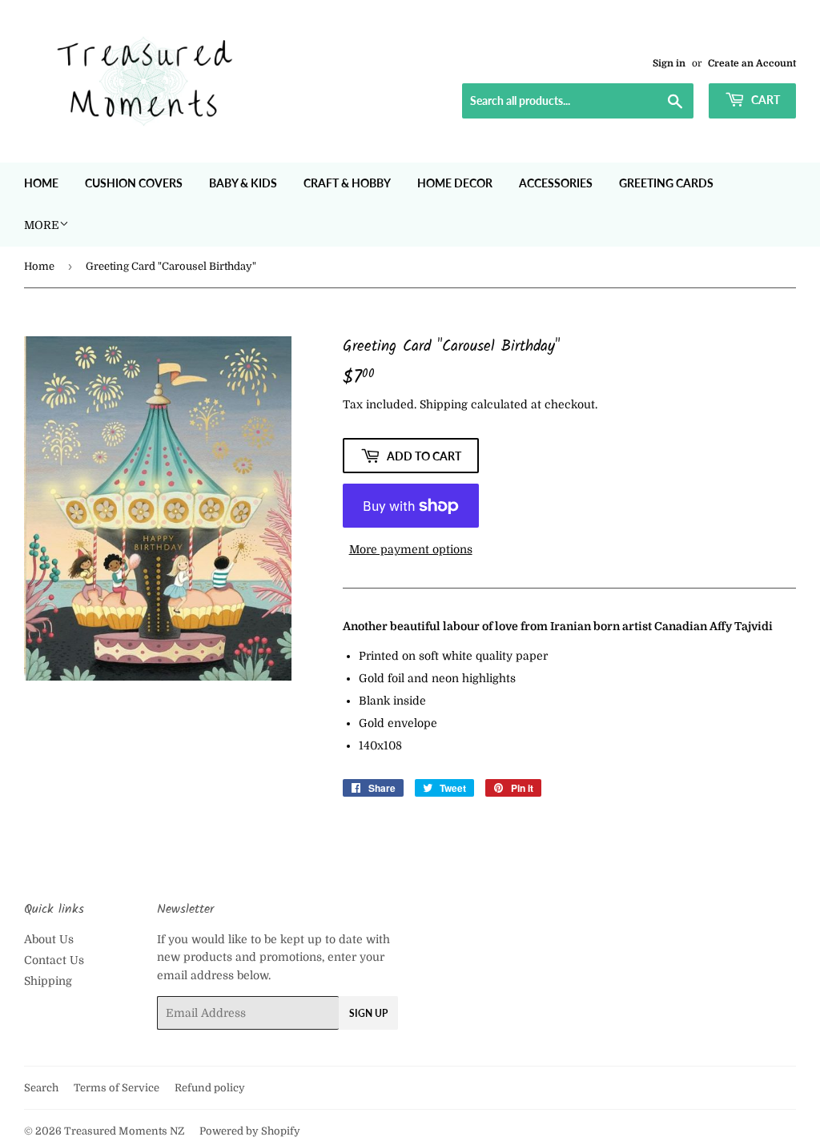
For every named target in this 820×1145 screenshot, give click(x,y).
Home (41, 183)
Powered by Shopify (249, 1131)
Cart (764, 99)
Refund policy (210, 1088)
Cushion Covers (134, 183)
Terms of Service (116, 1088)
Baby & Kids (243, 183)
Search (41, 1088)
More (41, 225)
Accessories (556, 183)
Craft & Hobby (347, 183)
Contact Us (54, 960)
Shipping (444, 404)
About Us (49, 939)
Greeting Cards (666, 183)
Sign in (669, 63)
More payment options (410, 549)
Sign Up (368, 1013)
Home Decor (454, 183)
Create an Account (752, 63)
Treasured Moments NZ (124, 1131)
